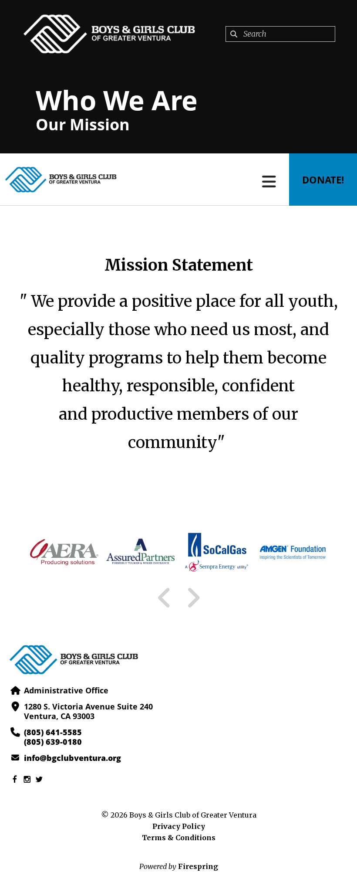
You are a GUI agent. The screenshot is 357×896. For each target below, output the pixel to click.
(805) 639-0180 (53, 741)
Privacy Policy (178, 826)
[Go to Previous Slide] (164, 598)
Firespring (198, 866)
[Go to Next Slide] (193, 598)
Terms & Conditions (179, 837)
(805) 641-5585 (53, 732)
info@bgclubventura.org (72, 758)
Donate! (323, 179)
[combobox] (280, 34)
